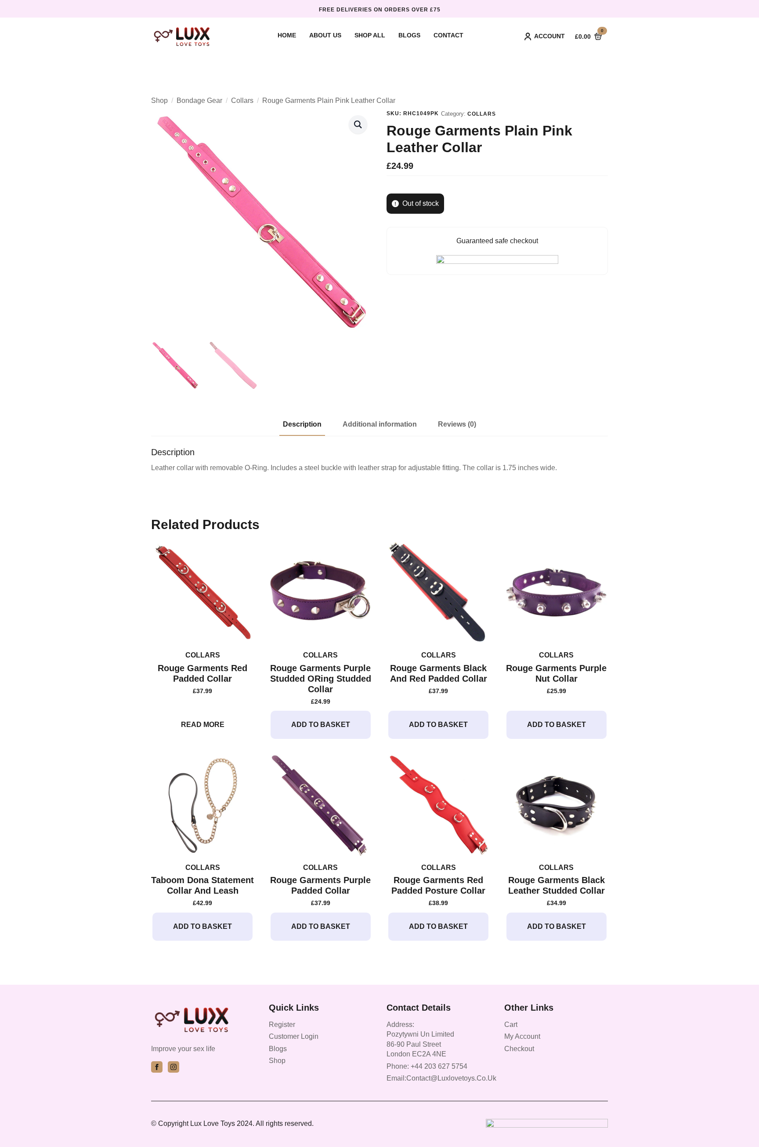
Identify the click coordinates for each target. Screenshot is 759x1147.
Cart (510, 1024)
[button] (358, 124)
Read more (202, 724)
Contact (448, 35)
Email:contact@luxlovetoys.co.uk (441, 1078)
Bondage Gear (199, 100)
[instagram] (173, 1067)
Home (287, 35)
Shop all (369, 35)
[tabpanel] (379, 460)
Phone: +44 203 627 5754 (427, 1066)
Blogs (409, 35)
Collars (242, 100)
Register (282, 1024)
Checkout (519, 1048)
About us (325, 35)
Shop (159, 100)
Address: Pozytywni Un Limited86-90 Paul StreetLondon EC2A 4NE (420, 1039)
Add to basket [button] (320, 724)
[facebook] (157, 1067)
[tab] (302, 424)
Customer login (293, 1036)
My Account (522, 1036)
